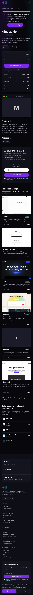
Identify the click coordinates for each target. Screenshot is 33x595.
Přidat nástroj (6, 522)
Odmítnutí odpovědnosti (9, 541)
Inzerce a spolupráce (8, 534)
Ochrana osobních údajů (9, 536)
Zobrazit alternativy (14, 25)
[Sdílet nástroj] (16, 47)
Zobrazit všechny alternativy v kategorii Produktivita (14, 399)
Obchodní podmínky (8, 539)
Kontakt (5, 532)
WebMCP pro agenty (8, 557)
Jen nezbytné (24, 591)
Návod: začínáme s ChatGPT (10, 520)
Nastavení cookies (7, 543)
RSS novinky (6, 550)
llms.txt (4, 554)
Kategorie (5, 506)
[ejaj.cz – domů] (4, 2)
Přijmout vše (9, 591)
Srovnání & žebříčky (8, 513)
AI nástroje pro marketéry (9, 518)
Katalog (4, 8)
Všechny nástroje (7, 511)
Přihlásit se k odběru (16, 175)
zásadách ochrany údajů (19, 587)
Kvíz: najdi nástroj (7, 515)
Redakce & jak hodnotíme (9, 530)
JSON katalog (6, 552)
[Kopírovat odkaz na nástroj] (12, 47)
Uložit (6, 47)
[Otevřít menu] (30, 2)
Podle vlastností (7, 508)
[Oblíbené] (26, 2)
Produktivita (10, 8)
